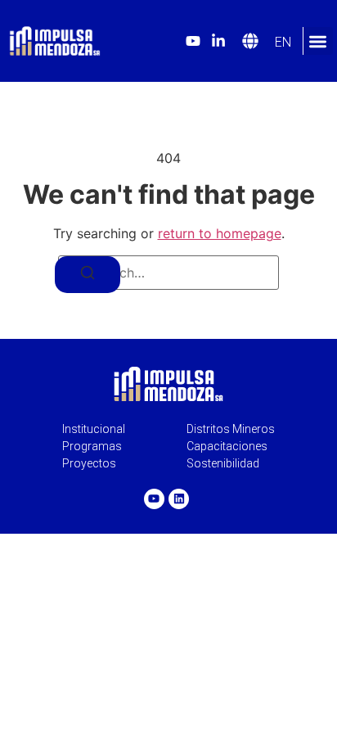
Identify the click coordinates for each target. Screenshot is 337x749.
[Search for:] (168, 272)
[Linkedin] (178, 499)
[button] (317, 41)
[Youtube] (154, 499)
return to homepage (219, 233)
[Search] (87, 274)
